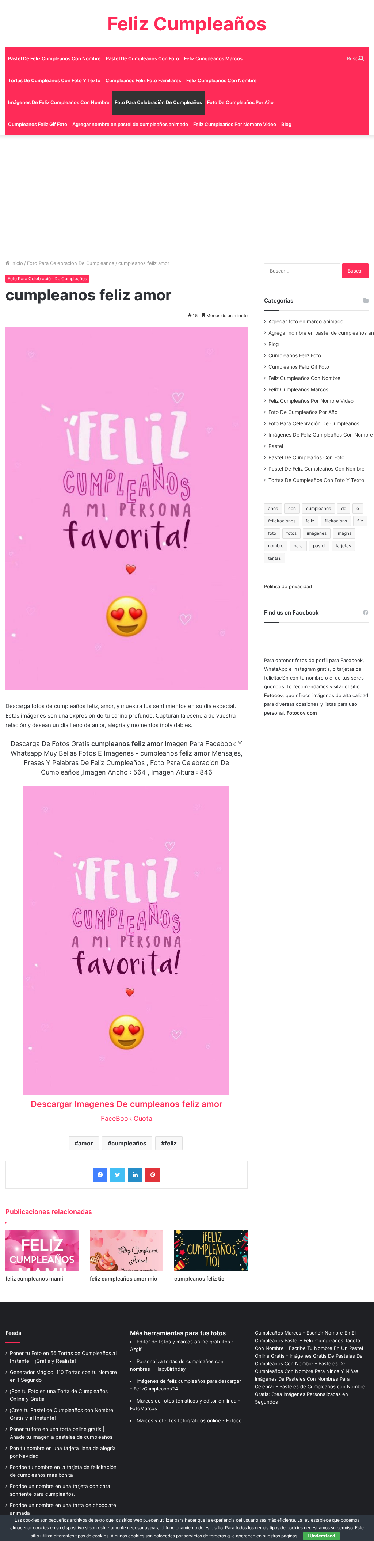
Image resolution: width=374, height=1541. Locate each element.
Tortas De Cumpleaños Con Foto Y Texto (54, 80)
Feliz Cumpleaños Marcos (213, 58)
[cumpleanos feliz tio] (211, 1250)
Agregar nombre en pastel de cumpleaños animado (130, 124)
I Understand (321, 1535)
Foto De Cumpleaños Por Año (240, 102)
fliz (360, 521)
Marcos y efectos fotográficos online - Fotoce (189, 1420)
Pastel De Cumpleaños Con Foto (142, 58)
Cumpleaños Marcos (278, 1333)
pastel (319, 545)
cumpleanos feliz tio (199, 1278)
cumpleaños (128, 1143)
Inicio (16, 263)
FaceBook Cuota (126, 1118)
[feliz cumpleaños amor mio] (126, 1250)
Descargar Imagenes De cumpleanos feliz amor (126, 1104)
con (292, 508)
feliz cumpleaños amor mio (123, 1278)
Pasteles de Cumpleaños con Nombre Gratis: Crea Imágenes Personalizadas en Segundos (310, 1394)
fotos (291, 533)
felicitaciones (281, 521)
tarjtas (274, 558)
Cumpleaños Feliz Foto (294, 355)
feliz (171, 1143)
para (298, 545)
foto (272, 533)
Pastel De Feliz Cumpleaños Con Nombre (54, 58)
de (343, 508)
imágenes (317, 533)
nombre (275, 545)
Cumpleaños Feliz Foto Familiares (143, 80)
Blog (286, 124)
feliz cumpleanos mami (34, 1278)
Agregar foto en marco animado (305, 321)
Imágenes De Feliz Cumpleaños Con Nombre (59, 102)
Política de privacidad (288, 586)
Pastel (275, 446)
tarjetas (343, 545)
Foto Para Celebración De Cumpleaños (158, 102)
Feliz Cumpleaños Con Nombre (221, 80)
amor (85, 1143)
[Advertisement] (187, 197)
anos (273, 508)
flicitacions (336, 521)
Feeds (13, 1332)
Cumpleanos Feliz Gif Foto (37, 124)
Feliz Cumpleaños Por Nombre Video (234, 124)
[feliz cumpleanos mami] (42, 1250)
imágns (344, 533)
